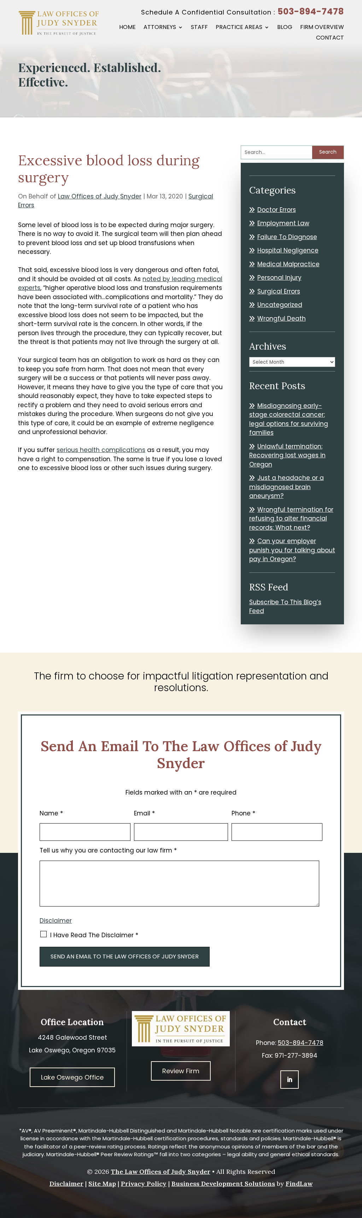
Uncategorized (279, 305)
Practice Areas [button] (239, 28)
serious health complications (101, 450)
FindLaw (299, 1184)
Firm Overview (322, 28)
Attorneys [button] (160, 28)
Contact (330, 38)
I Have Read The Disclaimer (94, 935)
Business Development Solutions (223, 1184)
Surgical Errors (278, 291)
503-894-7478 (311, 11)
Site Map (102, 1184)
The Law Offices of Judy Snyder (160, 1172)
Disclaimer (56, 920)
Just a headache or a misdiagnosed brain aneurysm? (286, 487)
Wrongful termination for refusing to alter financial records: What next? (291, 518)
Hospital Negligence (288, 250)
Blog (284, 28)
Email (144, 813)
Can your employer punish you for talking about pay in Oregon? (292, 550)
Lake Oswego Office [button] (72, 1077)
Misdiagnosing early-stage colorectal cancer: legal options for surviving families (288, 419)
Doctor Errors (276, 210)
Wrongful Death (281, 318)
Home (127, 28)
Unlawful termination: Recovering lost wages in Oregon (287, 455)
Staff (199, 28)
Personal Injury (279, 277)
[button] (355, 1167)
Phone (243, 813)
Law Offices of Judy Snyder (99, 196)
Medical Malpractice (288, 264)
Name (51, 813)
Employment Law (283, 223)
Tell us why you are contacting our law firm (108, 850)
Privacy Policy (144, 1184)
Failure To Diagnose (287, 237)
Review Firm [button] (180, 1071)
